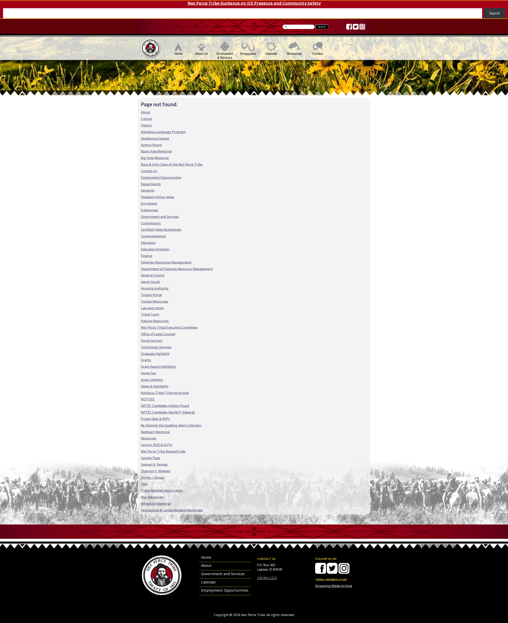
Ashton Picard (151, 145)
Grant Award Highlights (158, 366)
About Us (201, 53)
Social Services (151, 340)
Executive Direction (155, 249)
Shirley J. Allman (152, 477)
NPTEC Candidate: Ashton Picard (165, 406)
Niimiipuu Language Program (163, 132)
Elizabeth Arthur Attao (157, 197)
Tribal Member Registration (162, 490)
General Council (152, 275)
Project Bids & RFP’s (155, 419)
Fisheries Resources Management (166, 262)
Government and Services (160, 216)
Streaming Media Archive (333, 586)
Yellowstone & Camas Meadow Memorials (172, 510)
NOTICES (148, 399)
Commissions (151, 223)
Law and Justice (152, 308)
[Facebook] (349, 27)
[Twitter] (356, 27)
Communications (153, 236)
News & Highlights (154, 386)
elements (148, 190)
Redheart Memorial (155, 432)
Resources (294, 53)
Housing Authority (154, 288)
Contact (317, 53)
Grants (146, 360)
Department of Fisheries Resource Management (177, 269)
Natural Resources (155, 321)
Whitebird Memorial (156, 503)
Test (144, 484)
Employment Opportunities (161, 177)
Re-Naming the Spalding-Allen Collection (171, 425)
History (146, 125)
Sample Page (150, 458)
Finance (146, 256)
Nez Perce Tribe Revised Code (163, 451)
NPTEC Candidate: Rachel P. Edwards (168, 412)
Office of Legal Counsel (158, 334)
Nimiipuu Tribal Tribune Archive (165, 393)
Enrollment (149, 203)
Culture (146, 119)
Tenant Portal (151, 295)
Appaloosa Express (155, 138)
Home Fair (148, 373)
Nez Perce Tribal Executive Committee (169, 327)
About (145, 112)
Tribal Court (150, 314)
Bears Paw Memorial (156, 151)
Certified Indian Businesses (161, 229)
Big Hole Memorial (155, 158)
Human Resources (154, 301)
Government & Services (224, 53)
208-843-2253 (267, 578)
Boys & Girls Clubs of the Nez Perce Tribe (171, 164)
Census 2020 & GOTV (156, 445)
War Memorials (152, 497)
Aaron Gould (150, 282)
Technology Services (156, 347)
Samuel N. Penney (154, 464)
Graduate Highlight (155, 354)
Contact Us (149, 171)
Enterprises (248, 53)
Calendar (271, 53)
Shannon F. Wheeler (156, 471)
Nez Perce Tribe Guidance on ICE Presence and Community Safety (254, 3)
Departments (151, 184)
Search (494, 13)
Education (148, 243)
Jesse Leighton (152, 380)
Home (178, 53)
